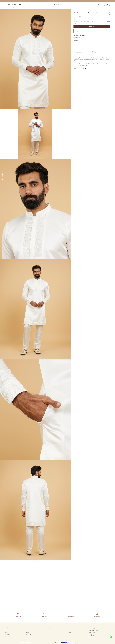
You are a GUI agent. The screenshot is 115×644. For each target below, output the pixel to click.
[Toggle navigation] (5, 4)
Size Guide (108, 21)
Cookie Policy (70, 637)
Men (8, 7)
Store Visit (28, 632)
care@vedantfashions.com (94, 630)
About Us (27, 627)
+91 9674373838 (92, 628)
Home (5, 7)
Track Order (49, 627)
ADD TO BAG (92, 26)
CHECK (107, 31)
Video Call (28, 630)
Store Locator (28, 634)
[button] (9, 4)
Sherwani (6, 632)
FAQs (69, 627)
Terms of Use (70, 634)
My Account (49, 630)
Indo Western (7, 634)
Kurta (6, 630)
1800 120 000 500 (92, 627)
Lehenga (6, 627)
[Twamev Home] (57, 4)
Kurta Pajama (12, 7)
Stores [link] (20, 4)
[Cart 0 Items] (109, 5)
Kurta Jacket (7, 636)
